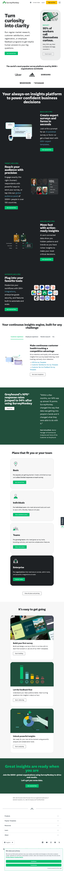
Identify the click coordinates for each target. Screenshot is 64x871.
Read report (48, 54)
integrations (10, 291)
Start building (19, 653)
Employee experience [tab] (32, 337)
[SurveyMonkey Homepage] (11, 3)
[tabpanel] (32, 360)
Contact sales (19, 579)
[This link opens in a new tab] (42, 842)
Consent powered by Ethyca (53, 868)
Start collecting (19, 700)
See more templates (38, 374)
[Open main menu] (59, 2)
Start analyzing (19, 746)
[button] (32, 816)
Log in (43, 2)
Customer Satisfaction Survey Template (45, 365)
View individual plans (21, 514)
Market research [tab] (45, 337)
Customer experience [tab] (17, 337)
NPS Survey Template (39, 362)
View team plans (20, 547)
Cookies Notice (18, 857)
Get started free (11, 53)
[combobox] (8, 842)
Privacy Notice (10, 857)
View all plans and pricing (32, 593)
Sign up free (51, 2)
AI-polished (51, 131)
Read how (9, 408)
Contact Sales (36, 2)
